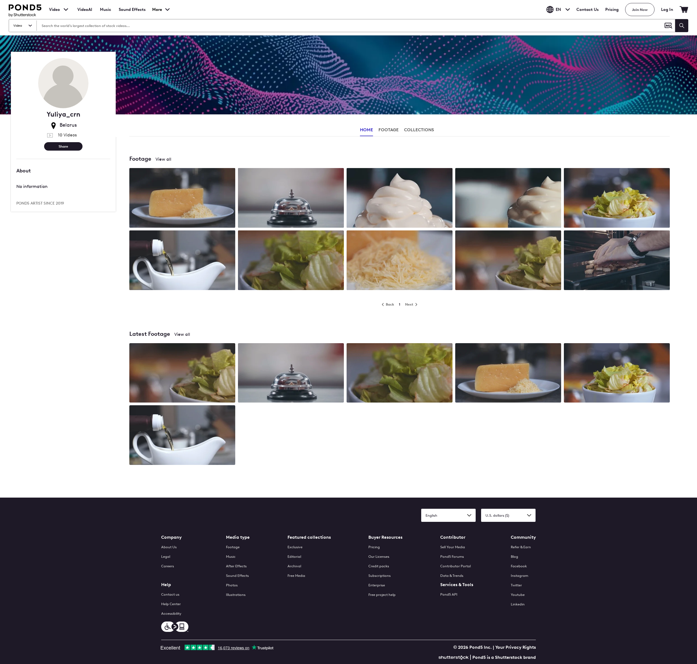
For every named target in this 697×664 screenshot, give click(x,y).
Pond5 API (448, 594)
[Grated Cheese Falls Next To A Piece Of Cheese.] (182, 198)
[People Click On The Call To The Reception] (291, 198)
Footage (233, 547)
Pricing (612, 9)
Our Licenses (378, 557)
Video (54, 9)
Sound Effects (132, 13)
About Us (169, 547)
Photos (232, 585)
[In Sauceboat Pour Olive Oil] (182, 260)
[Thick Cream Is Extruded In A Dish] (400, 198)
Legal (165, 557)
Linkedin (518, 604)
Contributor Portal (455, 566)
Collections (419, 129)
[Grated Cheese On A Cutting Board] (400, 260)
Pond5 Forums (452, 557)
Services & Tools (456, 584)
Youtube (518, 595)
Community (523, 537)
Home (366, 129)
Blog (514, 557)
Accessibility (171, 613)
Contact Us (587, 9)
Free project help (382, 595)
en (558, 9)
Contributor (452, 537)
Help (166, 584)
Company (171, 537)
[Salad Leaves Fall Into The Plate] (617, 198)
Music (231, 557)
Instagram (519, 576)
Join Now (640, 10)
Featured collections (309, 537)
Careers (167, 566)
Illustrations (236, 595)
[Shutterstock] (454, 657)
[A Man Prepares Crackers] (617, 260)
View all (163, 159)
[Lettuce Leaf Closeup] (291, 260)
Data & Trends (451, 576)
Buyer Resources (385, 537)
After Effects (236, 566)
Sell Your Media (452, 547)
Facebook (519, 566)
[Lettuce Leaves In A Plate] (508, 260)
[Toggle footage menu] (66, 9)
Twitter (516, 585)
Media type (238, 537)
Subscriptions (379, 576)
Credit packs (378, 566)
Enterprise (376, 585)
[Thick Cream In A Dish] (508, 198)
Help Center (171, 604)
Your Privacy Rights (515, 647)
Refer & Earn (521, 547)
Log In (667, 9)
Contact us (170, 594)
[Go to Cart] (684, 9)
